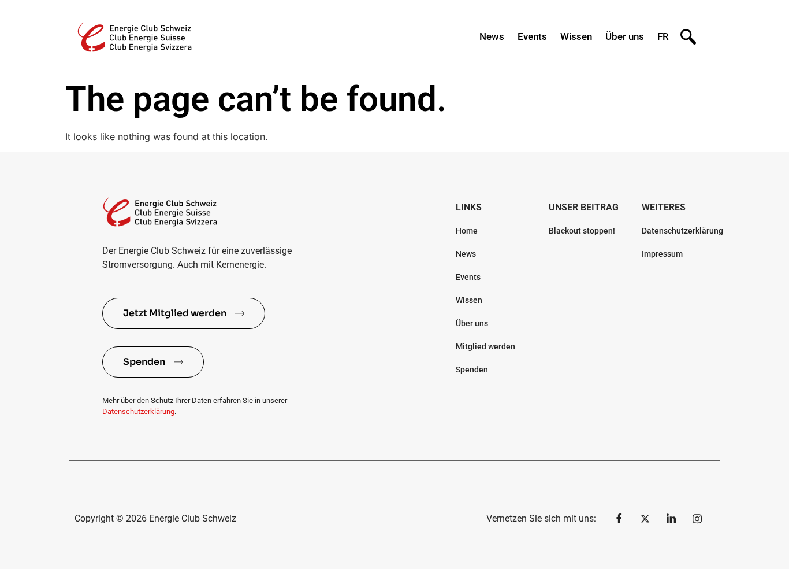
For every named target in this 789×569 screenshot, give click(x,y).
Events (532, 36)
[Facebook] (619, 518)
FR (663, 36)
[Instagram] (697, 518)
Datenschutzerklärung (138, 411)
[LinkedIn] (671, 518)
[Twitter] (645, 518)
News (491, 36)
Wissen (576, 36)
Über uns (624, 36)
